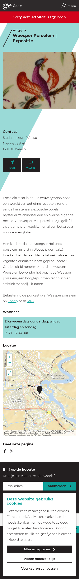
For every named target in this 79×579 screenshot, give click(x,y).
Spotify (13, 301)
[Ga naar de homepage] (12, 6)
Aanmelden (57, 486)
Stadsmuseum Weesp (20, 138)
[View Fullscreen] (9, 373)
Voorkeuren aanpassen (39, 568)
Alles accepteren (37, 549)
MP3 (30, 301)
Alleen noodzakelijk (39, 559)
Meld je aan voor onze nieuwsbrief (29, 476)
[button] (39, 389)
